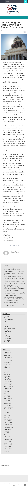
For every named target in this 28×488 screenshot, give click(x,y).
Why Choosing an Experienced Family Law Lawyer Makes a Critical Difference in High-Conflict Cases (14, 293)
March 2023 (7, 417)
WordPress (10, 484)
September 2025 (8, 366)
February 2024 (8, 398)
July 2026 (6, 354)
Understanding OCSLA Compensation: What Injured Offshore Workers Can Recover (14, 273)
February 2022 (8, 439)
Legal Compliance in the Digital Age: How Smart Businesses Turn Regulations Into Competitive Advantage (14, 288)
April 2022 (7, 436)
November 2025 (8, 362)
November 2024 (8, 383)
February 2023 (8, 419)
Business (6, 318)
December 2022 (8, 422)
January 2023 (7, 420)
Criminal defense (14, 30)
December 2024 (8, 381)
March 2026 (7, 355)
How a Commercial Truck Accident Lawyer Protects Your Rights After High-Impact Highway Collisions (14, 299)
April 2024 (7, 395)
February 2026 (8, 357)
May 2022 (6, 434)
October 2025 (7, 364)
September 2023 (8, 407)
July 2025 (6, 369)
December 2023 (8, 402)
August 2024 (7, 388)
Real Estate (7, 340)
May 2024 (6, 393)
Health (6, 326)
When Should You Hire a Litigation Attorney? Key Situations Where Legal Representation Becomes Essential (14, 278)
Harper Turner (15, 252)
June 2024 (6, 391)
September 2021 (8, 448)
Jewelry (6, 330)
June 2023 (6, 412)
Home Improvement (9, 328)
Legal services (7, 338)
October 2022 (7, 426)
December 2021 (8, 443)
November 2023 (8, 403)
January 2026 (7, 359)
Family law (7, 323)
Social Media (7, 342)
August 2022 (7, 429)
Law (5, 333)
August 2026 (7, 352)
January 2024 (7, 400)
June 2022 (6, 432)
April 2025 (7, 374)
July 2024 (6, 390)
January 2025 (7, 379)
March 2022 (7, 438)
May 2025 (6, 372)
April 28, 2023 (5, 30)
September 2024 (8, 386)
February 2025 (8, 378)
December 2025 (8, 360)
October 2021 (7, 446)
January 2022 (7, 441)
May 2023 (6, 414)
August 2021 (7, 450)
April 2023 (7, 415)
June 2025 (6, 371)
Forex (5, 324)
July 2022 (6, 431)
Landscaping (7, 331)
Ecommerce (7, 321)
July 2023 (6, 410)
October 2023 (7, 405)
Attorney (6, 316)
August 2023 (7, 408)
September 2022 (8, 427)
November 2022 (8, 424)
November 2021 (8, 444)
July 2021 (6, 451)
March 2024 (7, 396)
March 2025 (7, 376)
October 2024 (7, 384)
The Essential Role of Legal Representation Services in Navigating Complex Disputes (14, 304)
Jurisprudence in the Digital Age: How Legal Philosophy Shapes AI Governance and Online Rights (14, 283)
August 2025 (7, 367)
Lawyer (6, 335)
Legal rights (7, 336)
